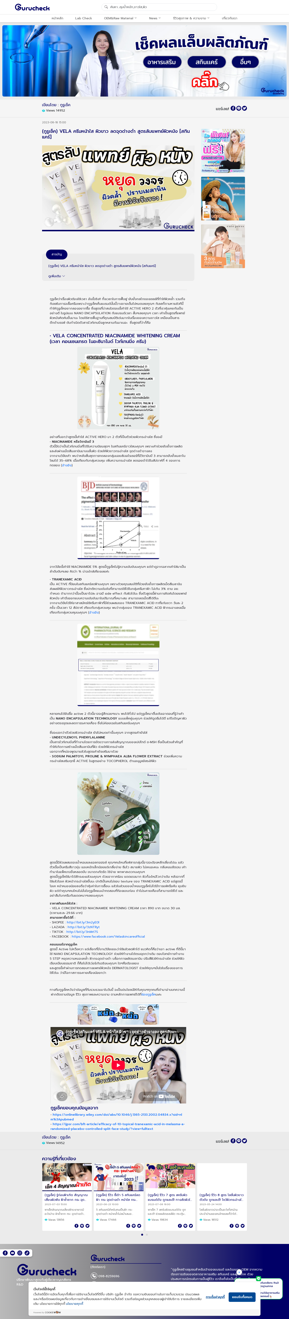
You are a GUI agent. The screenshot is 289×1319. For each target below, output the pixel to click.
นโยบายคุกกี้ (74, 1303)
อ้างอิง (67, 465)
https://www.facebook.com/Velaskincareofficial (108, 936)
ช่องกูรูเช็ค (148, 994)
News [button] (153, 18)
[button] (142, 1235)
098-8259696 (108, 1276)
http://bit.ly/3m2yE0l (83, 922)
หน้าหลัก (57, 18)
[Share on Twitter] (244, 108)
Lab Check (83, 18)
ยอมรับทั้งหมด (242, 1297)
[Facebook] (5, 1253)
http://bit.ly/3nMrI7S (82, 932)
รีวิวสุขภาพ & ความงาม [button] (189, 18)
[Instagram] (19, 1253)
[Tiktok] (27, 1253)
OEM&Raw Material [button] (118, 18)
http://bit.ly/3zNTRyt (84, 927)
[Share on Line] (238, 108)
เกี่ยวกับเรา (229, 18)
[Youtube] (12, 1253)
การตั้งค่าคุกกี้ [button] (215, 1297)
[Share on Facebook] (233, 108)
